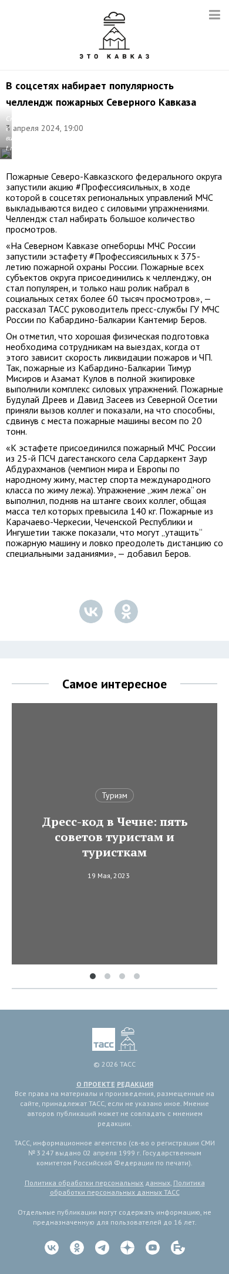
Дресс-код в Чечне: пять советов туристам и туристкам (115, 837)
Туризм (114, 795)
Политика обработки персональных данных (97, 1182)
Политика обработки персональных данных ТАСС (127, 1187)
